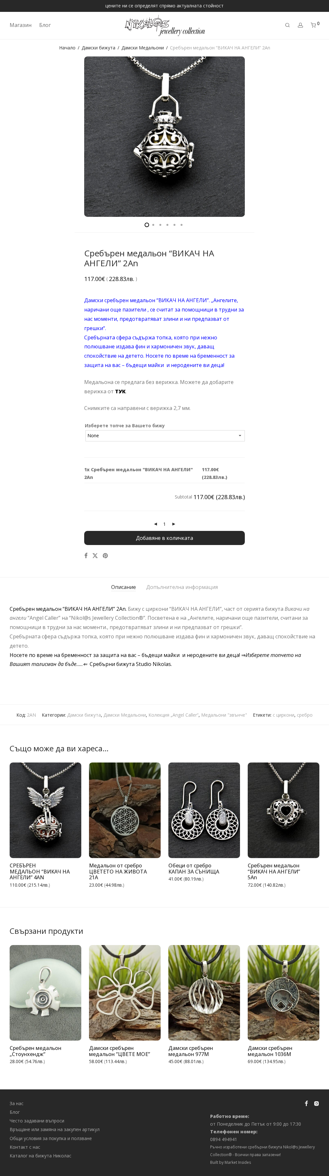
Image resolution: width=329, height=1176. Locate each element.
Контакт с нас (25, 1147)
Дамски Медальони (142, 48)
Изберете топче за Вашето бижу (125, 425)
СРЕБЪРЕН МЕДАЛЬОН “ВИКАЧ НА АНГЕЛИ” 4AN (40, 871)
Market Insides (238, 1162)
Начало (67, 48)
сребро (305, 715)
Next (318, 136)
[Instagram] (316, 1103)
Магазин (20, 25)
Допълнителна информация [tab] (182, 587)
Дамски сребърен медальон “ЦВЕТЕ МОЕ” (119, 1051)
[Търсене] (287, 25)
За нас (16, 1103)
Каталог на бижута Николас (40, 1156)
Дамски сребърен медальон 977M (190, 1051)
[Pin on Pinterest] (106, 556)
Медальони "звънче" (224, 715)
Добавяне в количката (164, 537)
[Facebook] (306, 1103)
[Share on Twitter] (95, 556)
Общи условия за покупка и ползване (51, 1138)
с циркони (283, 715)
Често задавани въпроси (37, 1121)
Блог (45, 25)
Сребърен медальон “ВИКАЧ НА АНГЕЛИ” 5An (274, 871)
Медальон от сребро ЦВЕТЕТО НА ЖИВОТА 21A (118, 871)
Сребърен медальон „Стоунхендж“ (35, 1051)
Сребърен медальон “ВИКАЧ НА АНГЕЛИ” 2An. (69, 608)
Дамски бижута (98, 48)
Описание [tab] (123, 587)
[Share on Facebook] (85, 556)
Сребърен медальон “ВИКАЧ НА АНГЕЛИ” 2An (187, 682)
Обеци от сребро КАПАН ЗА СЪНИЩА (193, 868)
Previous (10, 136)
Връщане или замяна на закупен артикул (55, 1129)
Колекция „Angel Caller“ (173, 715)
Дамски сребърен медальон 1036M (270, 1051)
